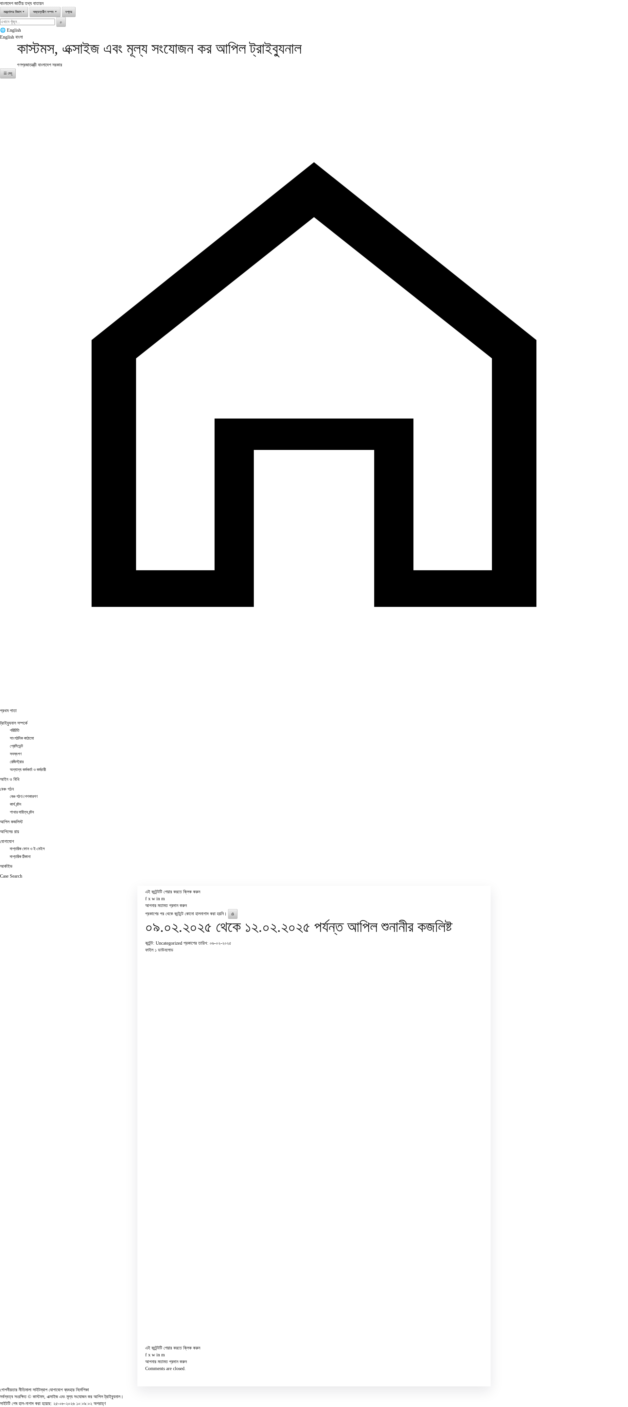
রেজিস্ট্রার (17, 762)
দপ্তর (68, 12)
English (14, 30)
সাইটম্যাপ (40, 1389)
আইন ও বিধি (9, 779)
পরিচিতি (14, 730)
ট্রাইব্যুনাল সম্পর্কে (13, 723)
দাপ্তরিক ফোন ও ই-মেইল (27, 849)
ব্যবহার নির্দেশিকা (76, 1389)
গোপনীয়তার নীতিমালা (15, 1389)
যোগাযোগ (7, 841)
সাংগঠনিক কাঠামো (22, 738)
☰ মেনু (8, 73)
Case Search (11, 876)
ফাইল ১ (151, 950)
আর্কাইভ (6, 866)
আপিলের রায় (9, 831)
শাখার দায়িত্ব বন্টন (22, 812)
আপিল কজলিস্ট (11, 821)
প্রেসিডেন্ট (16, 746)
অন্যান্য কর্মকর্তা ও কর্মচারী (28, 769)
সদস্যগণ (16, 754)
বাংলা (19, 37)
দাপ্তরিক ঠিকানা (20, 856)
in (158, 898)
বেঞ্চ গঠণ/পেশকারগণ (24, 796)
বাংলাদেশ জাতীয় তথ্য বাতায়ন (22, 3)
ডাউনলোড (165, 950)
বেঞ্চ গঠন (7, 789)
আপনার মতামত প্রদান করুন (166, 905)
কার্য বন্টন (15, 804)
